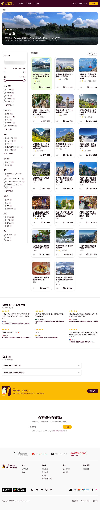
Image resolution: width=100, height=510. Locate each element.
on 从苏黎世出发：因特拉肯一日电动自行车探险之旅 (15, 323)
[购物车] (73, 3)
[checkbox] (5, 90)
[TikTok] (51, 489)
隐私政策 (56, 431)
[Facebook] (37, 489)
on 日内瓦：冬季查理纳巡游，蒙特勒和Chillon (81, 342)
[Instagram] (46, 489)
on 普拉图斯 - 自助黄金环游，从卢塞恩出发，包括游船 (83, 321)
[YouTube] (41, 489)
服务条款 (62, 431)
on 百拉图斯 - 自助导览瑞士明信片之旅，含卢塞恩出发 (16, 337)
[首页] (9, 4)
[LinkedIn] (32, 489)
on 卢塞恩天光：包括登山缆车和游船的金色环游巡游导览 (49, 322)
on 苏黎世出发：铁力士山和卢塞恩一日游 (46, 337)
